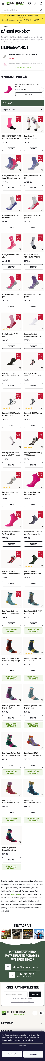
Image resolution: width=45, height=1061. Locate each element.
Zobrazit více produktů (21, 67)
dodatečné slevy (18, 15)
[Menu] (3, 3)
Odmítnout (12, 1054)
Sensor (13, 894)
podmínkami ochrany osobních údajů (22, 1002)
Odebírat (35, 994)
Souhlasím (33, 1054)
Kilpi (18, 894)
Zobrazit (28, 94)
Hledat (41, 10)
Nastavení (22, 1045)
